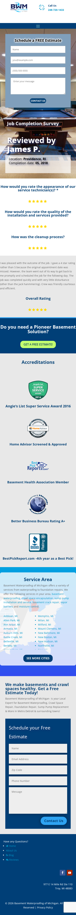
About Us (11, 850)
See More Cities (38, 658)
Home (12, 846)
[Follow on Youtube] (69, 873)
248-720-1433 (56, 10)
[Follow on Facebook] (62, 873)
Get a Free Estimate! (38, 344)
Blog (11, 855)
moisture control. (29, 606)
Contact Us (38, 100)
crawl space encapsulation (37, 598)
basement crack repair (46, 602)
